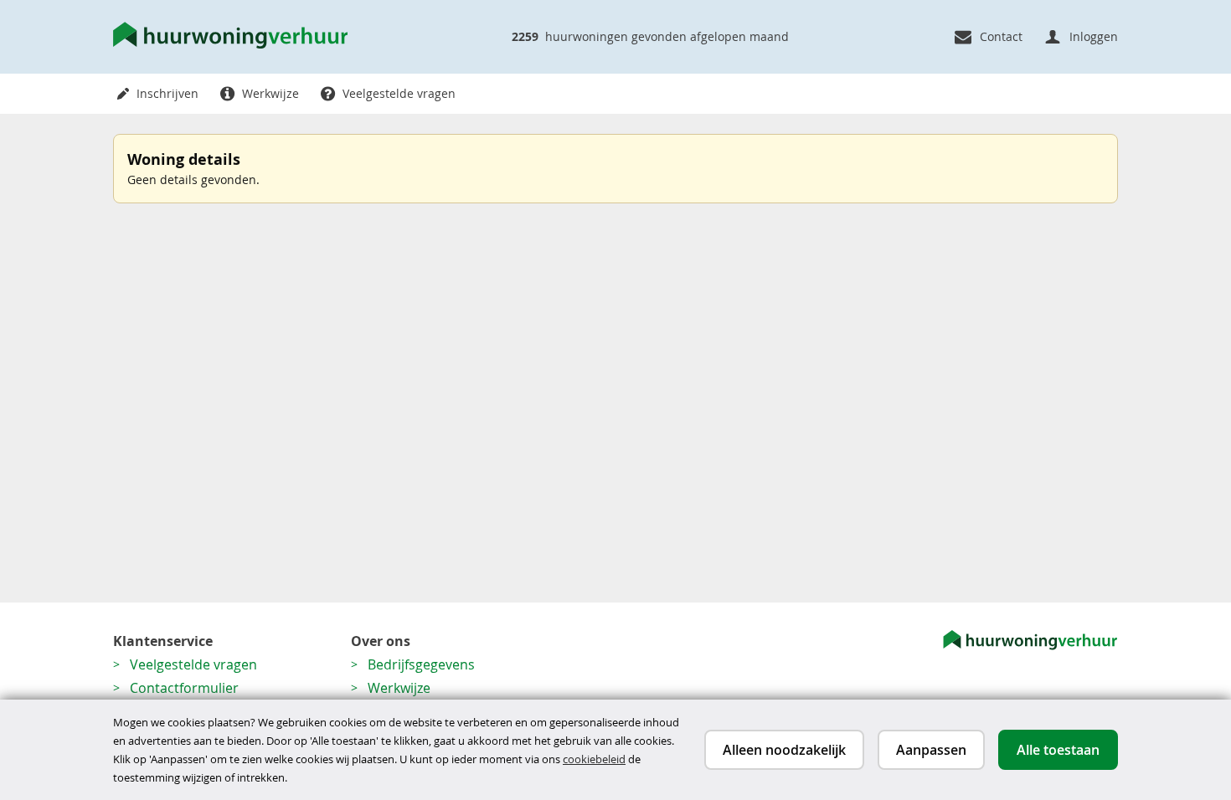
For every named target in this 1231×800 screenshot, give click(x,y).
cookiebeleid (594, 759)
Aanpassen (931, 750)
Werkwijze (399, 688)
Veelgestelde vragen (193, 664)
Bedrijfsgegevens (421, 664)
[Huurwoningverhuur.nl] (230, 37)
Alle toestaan (1058, 750)
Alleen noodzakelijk (784, 750)
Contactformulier (184, 688)
